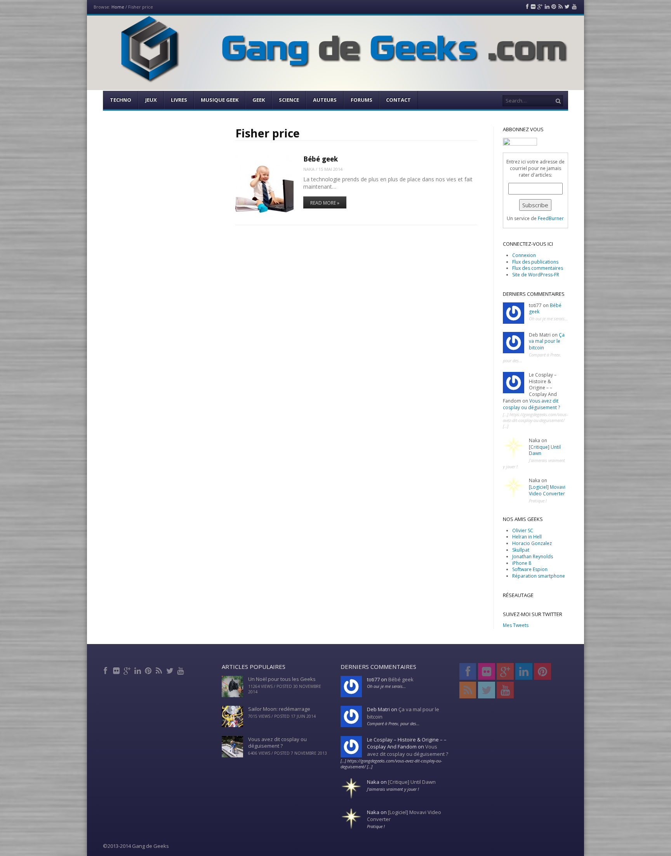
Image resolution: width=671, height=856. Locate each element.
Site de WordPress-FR (535, 274)
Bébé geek (320, 159)
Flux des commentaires (537, 268)
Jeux (151, 99)
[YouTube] (181, 669)
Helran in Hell (527, 536)
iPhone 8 (521, 563)
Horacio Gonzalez (532, 543)
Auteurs (325, 99)
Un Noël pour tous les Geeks (282, 678)
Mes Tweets (515, 625)
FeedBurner (551, 218)
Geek (258, 99)
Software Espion (530, 569)
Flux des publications (535, 262)
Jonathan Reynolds (532, 556)
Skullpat (520, 550)
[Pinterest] (149, 669)
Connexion (524, 255)
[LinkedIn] (138, 669)
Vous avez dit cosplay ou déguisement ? (531, 404)
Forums (361, 99)
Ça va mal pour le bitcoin (547, 341)
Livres (179, 99)
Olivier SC (522, 530)
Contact (398, 99)
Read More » (324, 203)
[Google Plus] (127, 669)
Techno (120, 99)
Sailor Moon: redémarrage (279, 708)
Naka (309, 169)
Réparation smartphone (538, 576)
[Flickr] (117, 669)
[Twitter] (170, 669)
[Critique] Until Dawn (545, 450)
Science (289, 99)
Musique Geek (219, 99)
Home (117, 7)
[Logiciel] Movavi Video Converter (547, 490)
